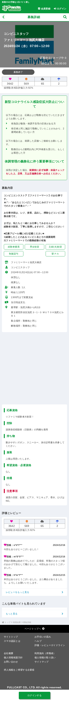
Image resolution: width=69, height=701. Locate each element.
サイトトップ (11, 636)
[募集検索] (65, 17)
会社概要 (8, 653)
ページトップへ (33, 628)
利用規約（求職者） (45, 653)
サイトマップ (41, 661)
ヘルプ (38, 641)
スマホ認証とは (12, 641)
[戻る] (3, 17)
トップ (8, 622)
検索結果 (17, 622)
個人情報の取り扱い (45, 657)
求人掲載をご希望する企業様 (19, 670)
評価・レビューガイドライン (49, 645)
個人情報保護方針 (13, 657)
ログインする (34, 695)
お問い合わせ (11, 661)
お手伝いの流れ (42, 636)
